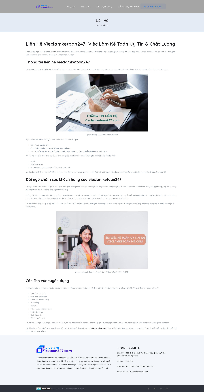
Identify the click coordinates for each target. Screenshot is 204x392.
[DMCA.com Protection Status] (43, 389)
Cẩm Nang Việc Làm (128, 6)
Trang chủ (70, 6)
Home (98, 25)
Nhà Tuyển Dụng (104, 6)
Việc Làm (85, 6)
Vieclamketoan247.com (102, 328)
